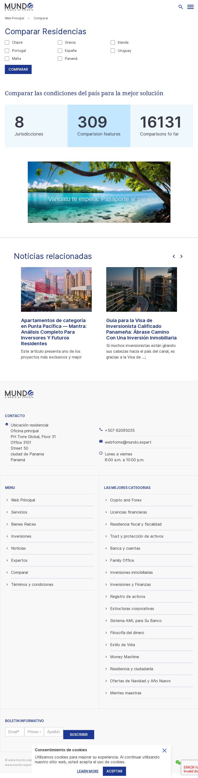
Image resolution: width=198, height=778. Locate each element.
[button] (190, 6)
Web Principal (14, 18)
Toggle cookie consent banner (164, 750)
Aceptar (114, 771)
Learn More (88, 771)
